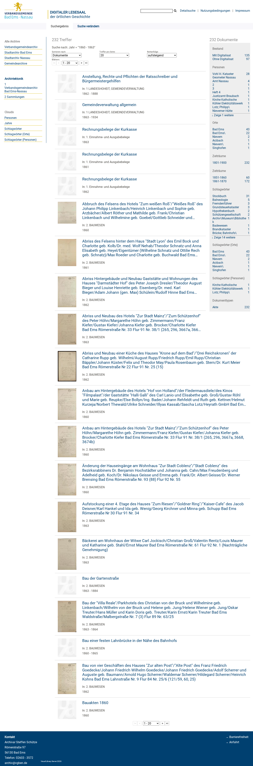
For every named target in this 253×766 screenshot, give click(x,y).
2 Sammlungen (14, 97)
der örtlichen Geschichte (70, 16)
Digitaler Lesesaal (68, 12)
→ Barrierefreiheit (237, 737)
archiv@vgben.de (16, 763)
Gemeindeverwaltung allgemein (109, 105)
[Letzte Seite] (86, 63)
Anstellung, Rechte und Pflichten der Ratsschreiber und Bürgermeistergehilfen (129, 78)
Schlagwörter (13, 129)
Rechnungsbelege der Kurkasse (109, 129)
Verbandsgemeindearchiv (21, 47)
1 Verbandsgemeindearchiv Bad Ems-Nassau (21, 88)
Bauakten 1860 (95, 703)
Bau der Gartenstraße (100, 578)
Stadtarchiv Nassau (17, 58)
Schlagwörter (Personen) (20, 139)
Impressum (242, 10)
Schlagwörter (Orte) (17, 134)
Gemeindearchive (15, 63)
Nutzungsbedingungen (215, 10)
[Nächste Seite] (81, 63)
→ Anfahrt (232, 742)
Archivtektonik (14, 78)
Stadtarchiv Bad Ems (18, 52)
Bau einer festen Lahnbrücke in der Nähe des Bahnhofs (129, 640)
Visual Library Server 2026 (51, 761)
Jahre (8, 123)
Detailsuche (187, 10)
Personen (10, 118)
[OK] (175, 10)
